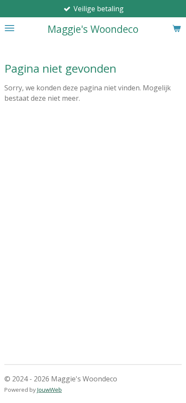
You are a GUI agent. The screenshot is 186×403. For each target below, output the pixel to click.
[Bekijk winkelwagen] (176, 28)
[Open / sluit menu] (9, 28)
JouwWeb (49, 389)
